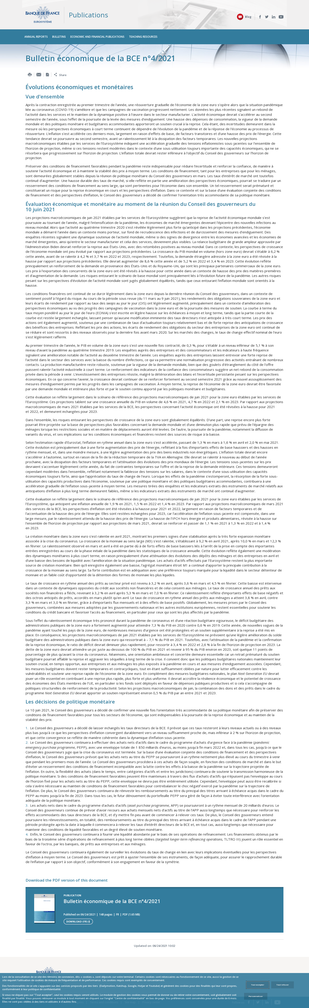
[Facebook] (260, 17)
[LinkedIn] (273, 17)
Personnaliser (256, 996)
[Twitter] (267, 17)
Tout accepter (257, 985)
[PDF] (47, 74)
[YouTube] (281, 17)
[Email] (38, 74)
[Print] (30, 74)
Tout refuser (282, 985)
